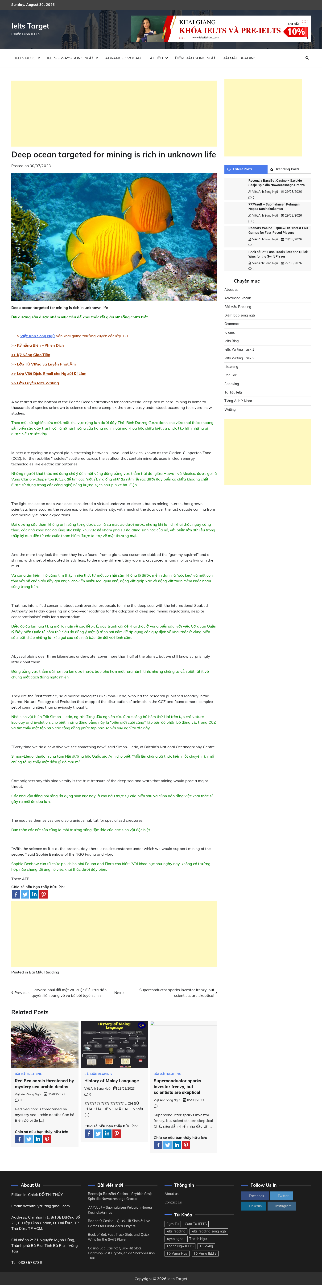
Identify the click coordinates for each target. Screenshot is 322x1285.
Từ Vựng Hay (177, 1253)
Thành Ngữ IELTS (180, 1246)
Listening (231, 367)
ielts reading (176, 1231)
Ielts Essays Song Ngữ (70, 58)
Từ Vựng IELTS (205, 1253)
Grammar (231, 324)
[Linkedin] (34, 894)
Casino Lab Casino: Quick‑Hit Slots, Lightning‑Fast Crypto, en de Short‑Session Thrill (121, 1253)
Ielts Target (30, 25)
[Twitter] (25, 894)
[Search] (307, 58)
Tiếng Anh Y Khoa (238, 401)
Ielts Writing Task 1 (239, 350)
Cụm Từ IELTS (196, 1224)
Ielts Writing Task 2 (239, 358)
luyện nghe (174, 1239)
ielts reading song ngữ (208, 1231)
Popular (230, 375)
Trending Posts (287, 169)
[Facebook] (16, 894)
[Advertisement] (114, 114)
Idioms (229, 332)
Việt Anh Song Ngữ (28, 1094)
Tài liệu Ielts (233, 392)
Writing (230, 409)
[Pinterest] (43, 894)
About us (231, 289)
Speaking (231, 384)
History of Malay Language (111, 1081)
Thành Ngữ (198, 1239)
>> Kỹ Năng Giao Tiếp (30, 354)
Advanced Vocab (123, 58)
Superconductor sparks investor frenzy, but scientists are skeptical (177, 1086)
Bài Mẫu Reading (239, 58)
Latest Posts (242, 169)
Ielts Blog (25, 58)
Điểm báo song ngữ (195, 58)
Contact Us (173, 1202)
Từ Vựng (206, 1246)
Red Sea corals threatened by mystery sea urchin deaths (44, 1083)
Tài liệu (155, 58)
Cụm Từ (172, 1224)
